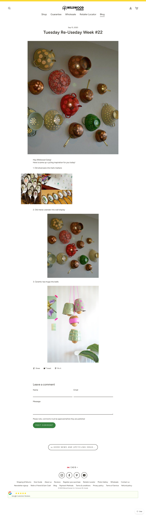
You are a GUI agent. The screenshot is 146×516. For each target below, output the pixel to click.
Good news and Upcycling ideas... (74, 447)
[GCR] (10, 493)
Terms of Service (112, 486)
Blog (102, 14)
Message (37, 401)
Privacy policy (98, 486)
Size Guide (38, 482)
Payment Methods (66, 486)
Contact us (125, 482)
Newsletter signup (21, 486)
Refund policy (126, 486)
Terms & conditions (83, 486)
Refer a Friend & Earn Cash (41, 486)
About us (48, 482)
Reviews (57, 482)
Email (76, 390)
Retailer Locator (88, 14)
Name (35, 390)
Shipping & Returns (24, 482)
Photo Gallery (103, 482)
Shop (44, 14)
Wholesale (70, 14)
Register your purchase (71, 482)
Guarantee (56, 14)
